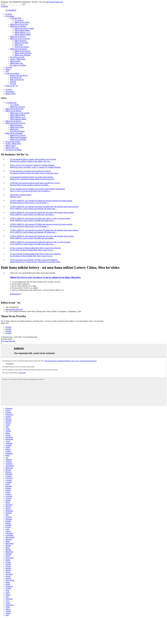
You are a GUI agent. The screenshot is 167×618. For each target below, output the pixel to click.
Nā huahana (9, 16)
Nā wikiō (8, 67)
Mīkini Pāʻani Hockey (18, 37)
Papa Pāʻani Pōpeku (22, 47)
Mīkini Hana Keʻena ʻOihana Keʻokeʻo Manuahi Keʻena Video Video (35, 262)
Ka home (8, 14)
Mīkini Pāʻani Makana (18, 26)
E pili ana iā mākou (12, 73)
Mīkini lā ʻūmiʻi (15, 197)
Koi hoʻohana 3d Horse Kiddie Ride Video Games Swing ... (31, 256)
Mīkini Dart (19, 45)
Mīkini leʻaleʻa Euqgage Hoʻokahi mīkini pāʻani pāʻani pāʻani (32, 179)
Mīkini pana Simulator (23, 55)
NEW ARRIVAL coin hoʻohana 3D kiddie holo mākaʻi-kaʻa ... (32, 220)
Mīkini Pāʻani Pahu (21, 43)
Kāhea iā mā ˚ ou (11, 86)
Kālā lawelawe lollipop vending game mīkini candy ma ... (30, 161)
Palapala (13, 82)
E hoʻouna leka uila (8, 341)
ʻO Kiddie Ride (15, 18)
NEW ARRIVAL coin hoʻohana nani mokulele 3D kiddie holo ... (33, 209)
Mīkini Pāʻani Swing (22, 22)
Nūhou (7, 69)
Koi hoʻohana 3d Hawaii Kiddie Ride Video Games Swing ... (32, 250)
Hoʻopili (13, 84)
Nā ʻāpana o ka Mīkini (18, 65)
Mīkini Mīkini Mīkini (22, 30)
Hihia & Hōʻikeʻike (17, 80)
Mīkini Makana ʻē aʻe (22, 32)
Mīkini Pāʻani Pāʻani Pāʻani (20, 39)
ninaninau (13, 294)
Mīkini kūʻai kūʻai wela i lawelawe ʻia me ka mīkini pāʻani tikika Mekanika (45, 277)
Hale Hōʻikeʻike (16, 77)
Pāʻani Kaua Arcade (17, 57)
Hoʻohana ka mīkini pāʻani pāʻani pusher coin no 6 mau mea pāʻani (34, 173)
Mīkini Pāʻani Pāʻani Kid (19, 24)
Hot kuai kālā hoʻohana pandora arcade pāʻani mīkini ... (30, 185)
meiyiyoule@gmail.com (54, 2)
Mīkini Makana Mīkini (23, 34)
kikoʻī (19, 294)
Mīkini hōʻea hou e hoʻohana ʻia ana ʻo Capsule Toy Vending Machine (35, 167)
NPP (7, 71)
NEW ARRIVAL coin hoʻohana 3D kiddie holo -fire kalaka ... (32, 214)
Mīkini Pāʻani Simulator (18, 49)
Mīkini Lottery (15, 61)
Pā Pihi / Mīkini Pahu (17, 59)
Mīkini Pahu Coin (16, 63)
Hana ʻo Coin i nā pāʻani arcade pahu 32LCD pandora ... (30, 191)
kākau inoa (5, 323)
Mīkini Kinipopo (21, 41)
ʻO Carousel (19, 20)
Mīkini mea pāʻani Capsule (24, 28)
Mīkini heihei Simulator (23, 53)
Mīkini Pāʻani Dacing (22, 51)
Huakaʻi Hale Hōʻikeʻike (19, 75)
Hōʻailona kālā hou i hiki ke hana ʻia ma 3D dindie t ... (29, 203)
